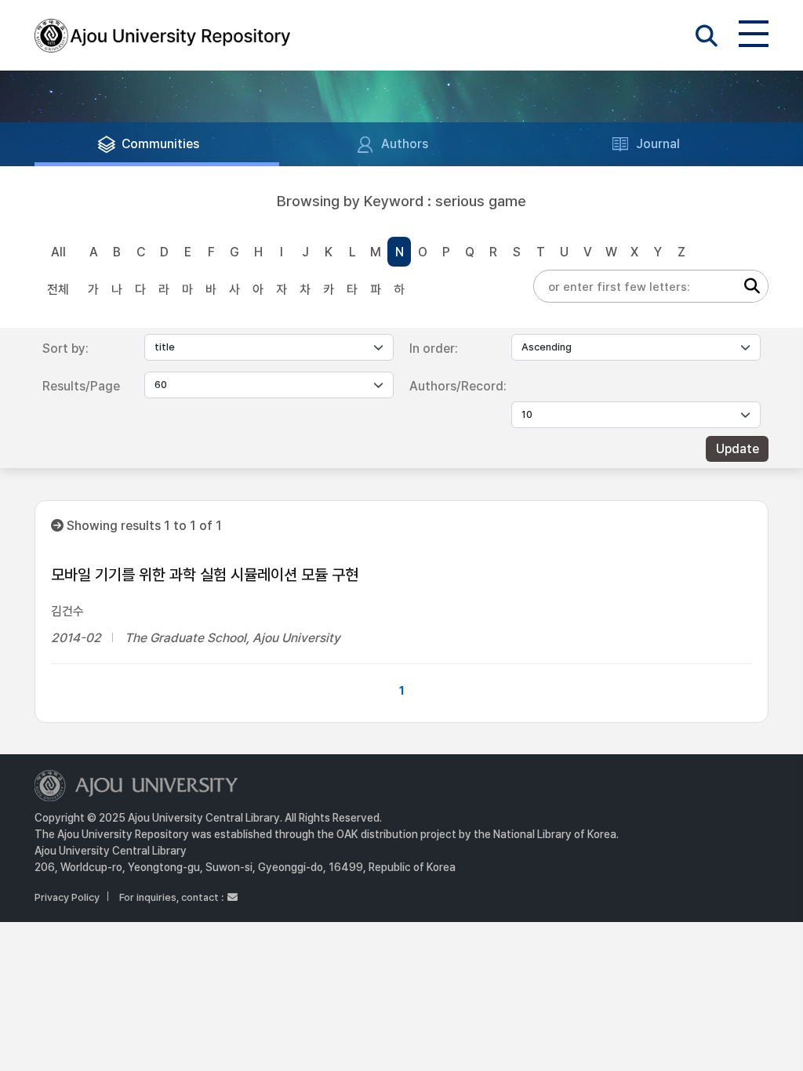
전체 (58, 289)
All (58, 252)
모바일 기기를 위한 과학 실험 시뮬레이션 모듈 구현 (204, 574)
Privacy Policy (67, 897)
